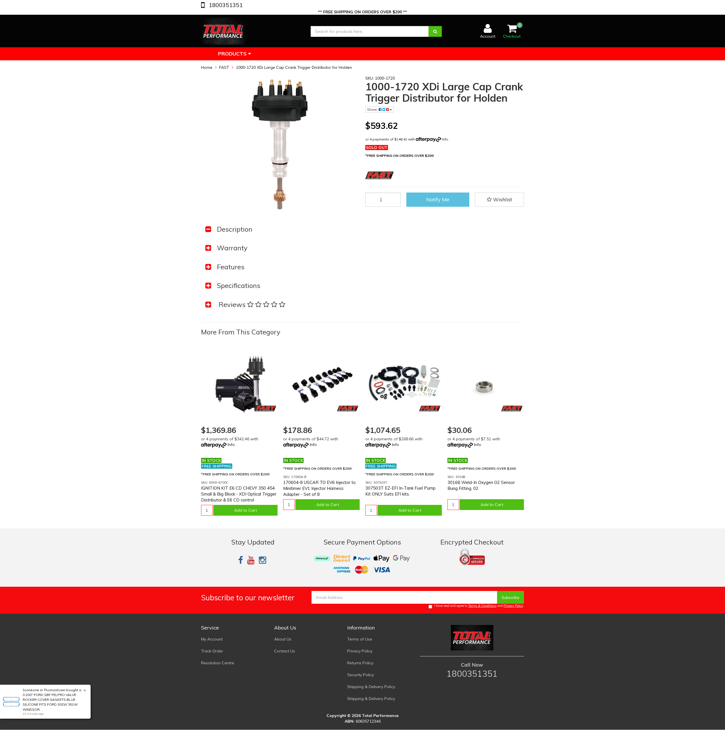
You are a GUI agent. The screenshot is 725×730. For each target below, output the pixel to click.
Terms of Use (359, 639)
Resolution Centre (217, 662)
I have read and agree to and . (479, 606)
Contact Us (284, 651)
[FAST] (265, 408)
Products (233, 53)
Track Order (212, 651)
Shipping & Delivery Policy (371, 686)
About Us (282, 639)
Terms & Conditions (482, 606)
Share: (373, 109)
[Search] (435, 31)
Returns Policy (360, 662)
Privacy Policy (513, 606)
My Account (212, 639)
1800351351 (225, 4)
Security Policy (360, 674)
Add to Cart (245, 510)
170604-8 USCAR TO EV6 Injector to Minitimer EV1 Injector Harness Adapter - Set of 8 (319, 488)
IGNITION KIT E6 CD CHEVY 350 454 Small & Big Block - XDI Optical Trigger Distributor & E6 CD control (238, 494)
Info (445, 139)
